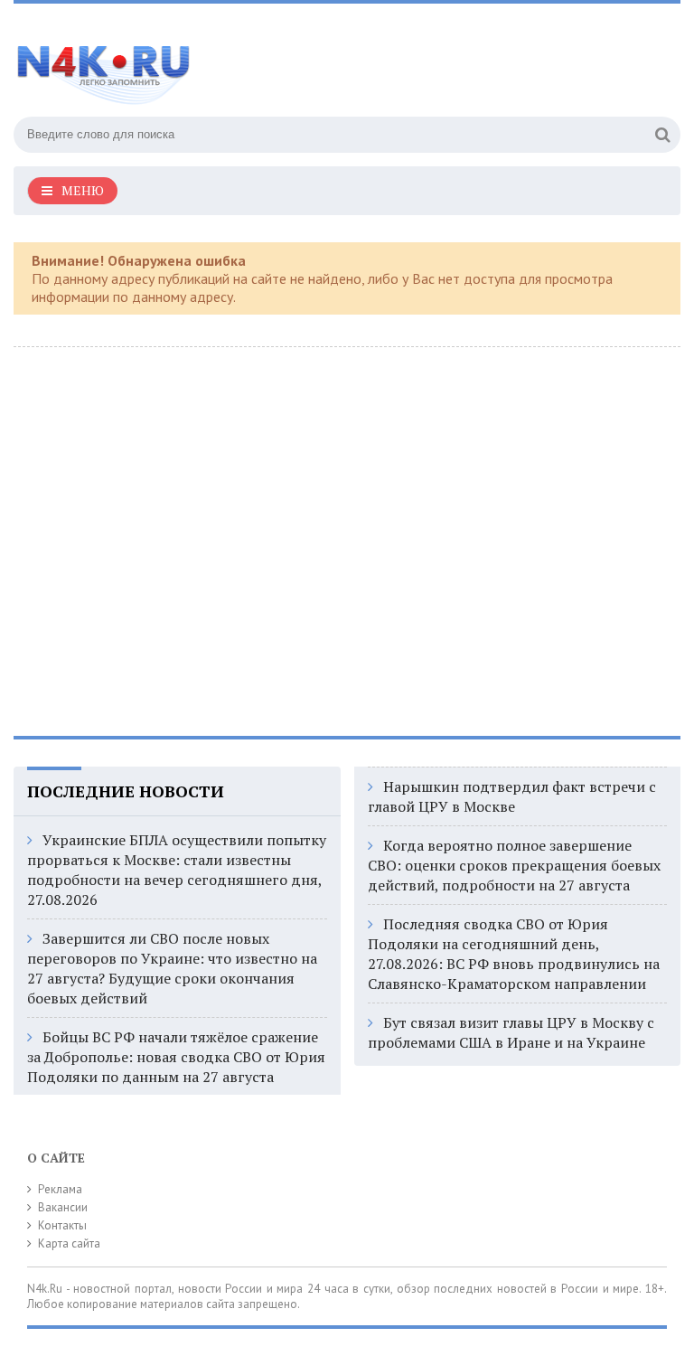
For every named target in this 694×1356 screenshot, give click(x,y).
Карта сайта (69, 1243)
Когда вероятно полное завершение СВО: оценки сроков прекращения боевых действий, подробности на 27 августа (514, 865)
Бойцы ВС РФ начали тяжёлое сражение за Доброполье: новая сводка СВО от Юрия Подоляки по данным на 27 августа (176, 1057)
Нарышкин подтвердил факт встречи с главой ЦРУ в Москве (512, 796)
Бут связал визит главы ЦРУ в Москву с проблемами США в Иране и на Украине (511, 1032)
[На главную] (194, 62)
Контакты (62, 1225)
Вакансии (63, 1207)
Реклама (60, 1189)
